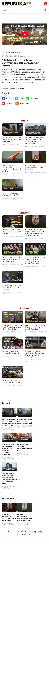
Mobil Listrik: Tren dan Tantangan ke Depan (11, 381)
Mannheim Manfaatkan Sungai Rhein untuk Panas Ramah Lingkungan (35, 140)
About (10, 531)
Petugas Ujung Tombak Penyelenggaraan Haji (24, 449)
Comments (10, 103)
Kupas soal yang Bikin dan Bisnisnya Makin (35, 354)
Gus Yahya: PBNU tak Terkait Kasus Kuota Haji (24, 423)
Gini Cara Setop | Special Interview (34, 167)
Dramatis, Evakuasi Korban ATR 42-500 (10, 194)
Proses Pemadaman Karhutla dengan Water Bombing (24, 519)
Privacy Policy (36, 531)
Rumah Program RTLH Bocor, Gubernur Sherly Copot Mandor (9, 424)
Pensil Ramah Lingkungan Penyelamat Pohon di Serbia (11, 168)
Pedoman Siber (24, 534)
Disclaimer (21, 531)
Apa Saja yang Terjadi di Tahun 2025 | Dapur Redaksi (12, 287)
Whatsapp (34, 98)
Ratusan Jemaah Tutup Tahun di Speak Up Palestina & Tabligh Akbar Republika (35, 260)
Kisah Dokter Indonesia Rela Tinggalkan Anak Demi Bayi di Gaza (12, 327)
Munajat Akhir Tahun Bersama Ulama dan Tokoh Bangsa (11, 259)
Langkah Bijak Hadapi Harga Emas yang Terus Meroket (12, 139)
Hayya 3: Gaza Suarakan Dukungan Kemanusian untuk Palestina (35, 327)
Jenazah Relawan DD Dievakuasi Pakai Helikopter (9, 519)
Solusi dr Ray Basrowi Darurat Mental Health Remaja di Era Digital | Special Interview (34, 232)
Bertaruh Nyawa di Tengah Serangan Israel (12, 352)
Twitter (21, 98)
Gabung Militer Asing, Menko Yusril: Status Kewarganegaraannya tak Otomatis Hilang (11, 481)
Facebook (10, 98)
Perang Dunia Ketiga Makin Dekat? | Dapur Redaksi (11, 232)
